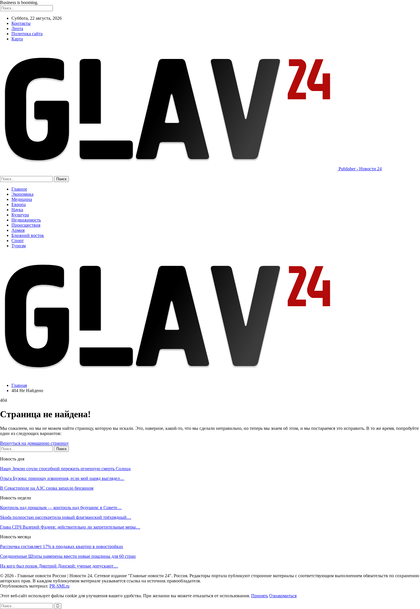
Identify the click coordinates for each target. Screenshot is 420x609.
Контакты (21, 23)
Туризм (18, 245)
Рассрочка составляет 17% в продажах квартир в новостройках (61, 546)
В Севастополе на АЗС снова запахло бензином (46, 488)
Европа (18, 204)
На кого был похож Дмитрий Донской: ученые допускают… (59, 565)
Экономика (22, 194)
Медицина (21, 199)
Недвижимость (26, 219)
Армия (18, 230)
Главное (19, 189)
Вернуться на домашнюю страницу (34, 443)
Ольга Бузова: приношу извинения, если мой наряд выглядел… (62, 478)
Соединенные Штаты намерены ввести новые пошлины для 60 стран (68, 556)
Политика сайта (27, 33)
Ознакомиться (283, 595)
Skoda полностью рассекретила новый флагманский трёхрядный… (65, 517)
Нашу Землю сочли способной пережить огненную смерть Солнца (65, 468)
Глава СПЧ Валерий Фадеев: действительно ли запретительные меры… (70, 527)
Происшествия (25, 225)
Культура (20, 214)
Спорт (17, 240)
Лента (17, 28)
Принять (259, 595)
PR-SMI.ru (59, 586)
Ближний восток (27, 235)
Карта (17, 38)
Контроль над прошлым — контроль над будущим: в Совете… (61, 507)
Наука (17, 209)
